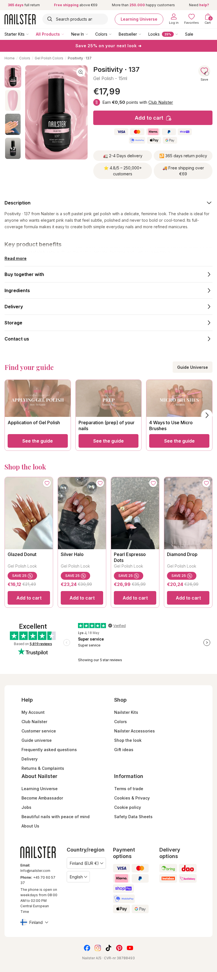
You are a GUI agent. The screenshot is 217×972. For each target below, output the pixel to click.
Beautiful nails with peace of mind (55, 816)
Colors (101, 34)
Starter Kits (15, 34)
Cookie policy (127, 807)
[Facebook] (87, 948)
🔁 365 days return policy (183, 155)
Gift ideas (123, 749)
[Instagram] (98, 948)
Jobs (26, 807)
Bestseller (128, 34)
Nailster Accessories (134, 731)
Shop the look (128, 740)
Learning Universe (139, 19)
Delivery (29, 759)
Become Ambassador (42, 798)
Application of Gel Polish (34, 422)
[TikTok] (108, 948)
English (76, 876)
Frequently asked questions (49, 749)
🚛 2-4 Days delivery (122, 155)
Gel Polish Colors (49, 58)
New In (77, 34)
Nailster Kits (126, 712)
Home (10, 58)
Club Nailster (160, 102)
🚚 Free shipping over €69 (183, 170)
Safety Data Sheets (133, 816)
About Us (30, 826)
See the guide (37, 441)
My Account (33, 712)
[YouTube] (130, 948)
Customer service (38, 731)
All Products (48, 34)
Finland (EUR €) (84, 863)
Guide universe (36, 740)
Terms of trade (128, 788)
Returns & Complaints (42, 768)
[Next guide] (206, 415)
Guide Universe (192, 367)
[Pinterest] (119, 948)
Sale (189, 34)
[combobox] (75, 19)
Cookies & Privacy (132, 798)
